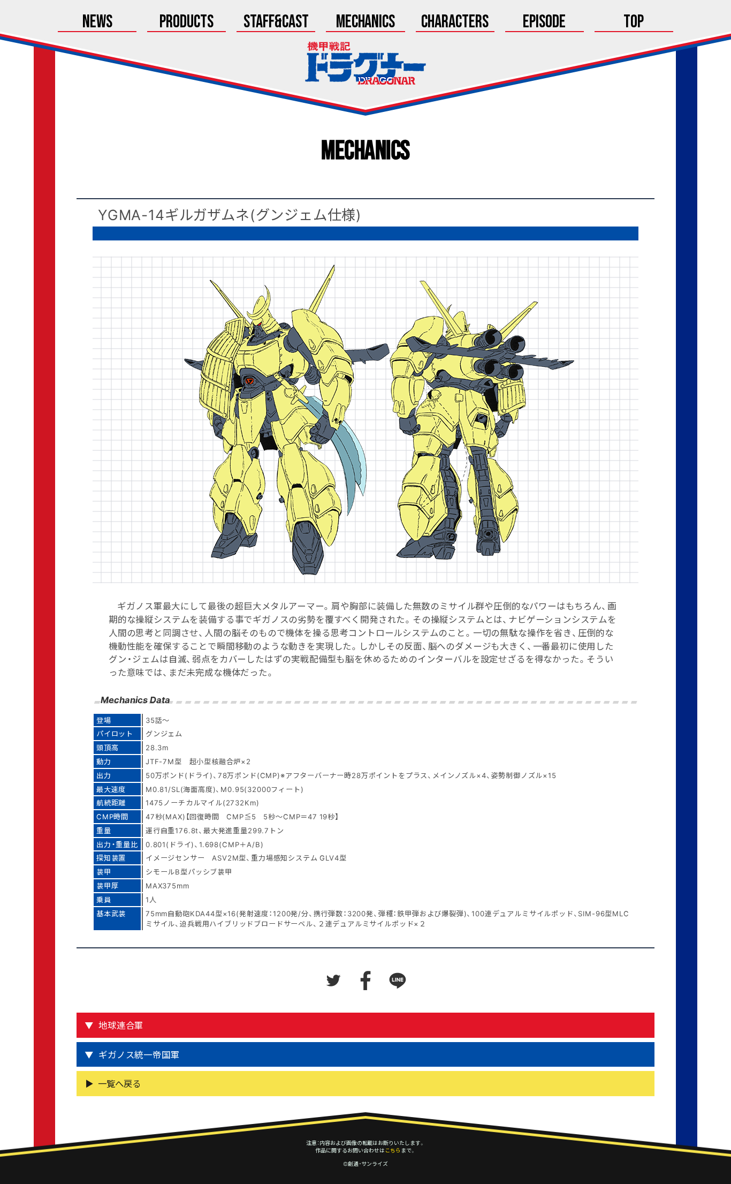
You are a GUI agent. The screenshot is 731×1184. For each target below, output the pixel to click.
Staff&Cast (276, 22)
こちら (393, 1150)
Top (633, 22)
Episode (544, 22)
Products (186, 22)
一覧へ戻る (119, 1083)
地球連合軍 (120, 1025)
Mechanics (365, 22)
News (97, 22)
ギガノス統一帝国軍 (138, 1054)
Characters (455, 22)
